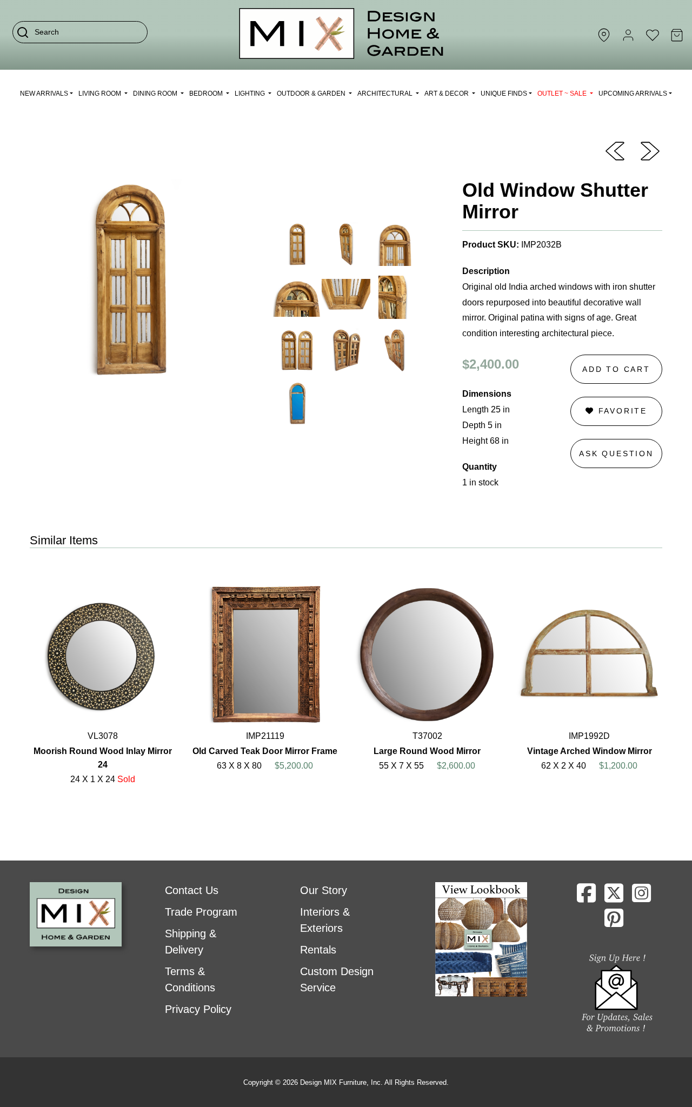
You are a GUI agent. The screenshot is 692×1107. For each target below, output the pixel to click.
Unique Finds (504, 93)
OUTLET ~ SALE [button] (562, 93)
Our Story (323, 890)
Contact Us (191, 890)
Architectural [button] (385, 93)
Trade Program (201, 912)
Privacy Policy (198, 1009)
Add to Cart (616, 369)
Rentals (318, 950)
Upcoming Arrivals (632, 93)
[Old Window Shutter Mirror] (615, 150)
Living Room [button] (100, 93)
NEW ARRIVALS (44, 93)
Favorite (621, 410)
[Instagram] (641, 897)
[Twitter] (613, 897)
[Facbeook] (586, 897)
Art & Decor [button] (447, 93)
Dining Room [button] (156, 93)
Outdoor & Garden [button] (312, 93)
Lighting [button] (251, 93)
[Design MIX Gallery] (341, 35)
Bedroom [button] (206, 93)
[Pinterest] (613, 922)
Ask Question (616, 453)
